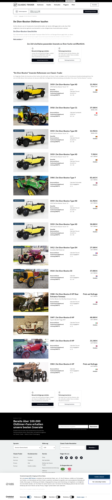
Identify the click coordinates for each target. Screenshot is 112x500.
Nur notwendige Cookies (99, 481)
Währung (45, 443)
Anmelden (94, 4)
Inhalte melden (32, 466)
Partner (15, 466)
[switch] (44, 497)
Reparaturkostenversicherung (50, 468)
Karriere (15, 460)
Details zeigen (80, 497)
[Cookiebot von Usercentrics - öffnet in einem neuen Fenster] (10, 497)
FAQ (29, 463)
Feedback (30, 460)
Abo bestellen (46, 460)
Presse (15, 463)
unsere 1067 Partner (30, 478)
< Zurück (15, 16)
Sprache (16, 443)
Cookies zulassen (99, 476)
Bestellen (92, 447)
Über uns (15, 457)
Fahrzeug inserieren (69, 60)
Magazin (66, 5)
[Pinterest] (71, 457)
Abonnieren (93, 426)
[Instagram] (76, 457)
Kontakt (30, 457)
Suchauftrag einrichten (90, 11)
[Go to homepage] (23, 5)
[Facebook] (61, 457)
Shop (43, 457)
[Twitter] (66, 457)
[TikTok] (81, 457)
